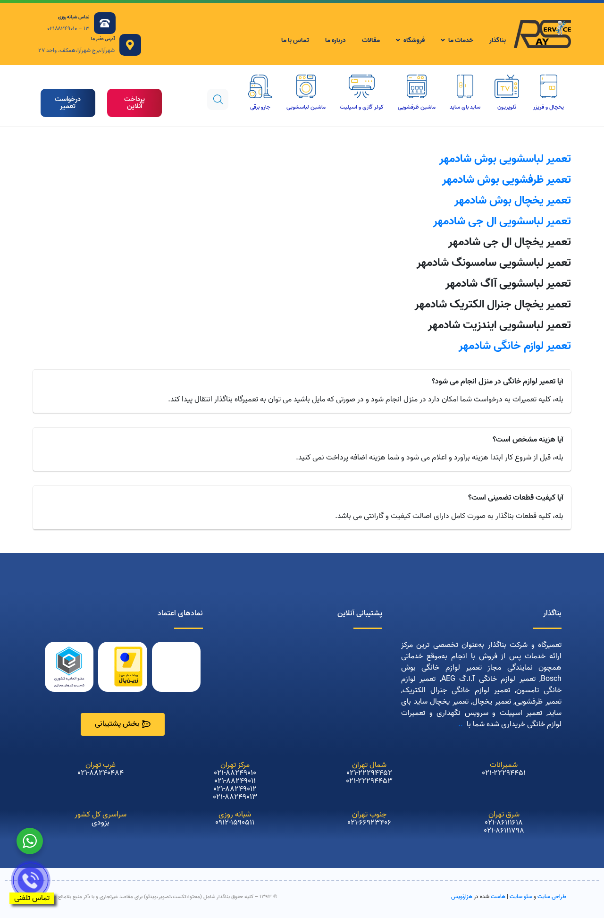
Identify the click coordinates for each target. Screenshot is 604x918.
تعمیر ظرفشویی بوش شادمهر (506, 179)
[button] (134, 103)
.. (460, 724)
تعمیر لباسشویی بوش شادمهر (505, 159)
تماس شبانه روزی (73, 17)
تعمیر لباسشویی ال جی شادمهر (502, 221)
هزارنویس (461, 896)
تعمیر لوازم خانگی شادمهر (515, 346)
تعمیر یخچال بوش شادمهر (512, 200)
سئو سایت (521, 896)
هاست (498, 896)
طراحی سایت (551, 896)
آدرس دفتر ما (103, 38)
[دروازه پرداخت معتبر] (128, 666)
